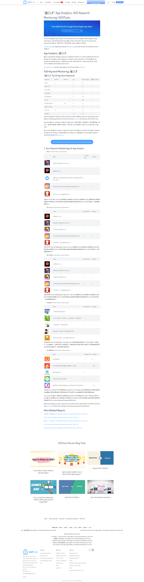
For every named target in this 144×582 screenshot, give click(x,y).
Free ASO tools (48, 46)
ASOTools (71, 46)
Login (113, 2)
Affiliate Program (60, 553)
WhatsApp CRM (73, 553)
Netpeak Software (74, 558)
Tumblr (70, 527)
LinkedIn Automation (74, 555)
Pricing (74, 2)
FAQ (41, 563)
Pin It (90, 527)
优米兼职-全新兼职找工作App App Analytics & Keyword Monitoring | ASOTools (65, 414)
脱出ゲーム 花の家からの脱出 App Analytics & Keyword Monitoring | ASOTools (65, 421)
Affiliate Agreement (61, 555)
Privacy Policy (59, 558)
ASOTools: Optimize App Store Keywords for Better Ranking (72, 142)
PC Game (67, 2)
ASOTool (82, 67)
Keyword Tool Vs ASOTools (100, 468)
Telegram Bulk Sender (75, 565)
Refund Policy (59, 563)
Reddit (65, 527)
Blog (57, 565)
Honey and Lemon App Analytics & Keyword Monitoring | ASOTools (63, 428)
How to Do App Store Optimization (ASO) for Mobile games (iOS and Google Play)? (43, 500)
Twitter (60, 527)
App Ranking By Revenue (46, 558)
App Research (44, 555)
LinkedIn (85, 527)
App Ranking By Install (46, 560)
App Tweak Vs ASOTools (72, 497)
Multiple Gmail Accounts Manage (77, 563)
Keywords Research (45, 553)
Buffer (79, 527)
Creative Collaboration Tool (76, 570)
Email (75, 527)
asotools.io (60, 135)
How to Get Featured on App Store (100, 497)
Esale (70, 568)
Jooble (71, 560)
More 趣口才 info (48, 67)
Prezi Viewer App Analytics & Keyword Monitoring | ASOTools (61, 424)
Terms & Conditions (61, 560)
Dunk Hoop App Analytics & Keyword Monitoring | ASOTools (61, 417)
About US (58, 568)
